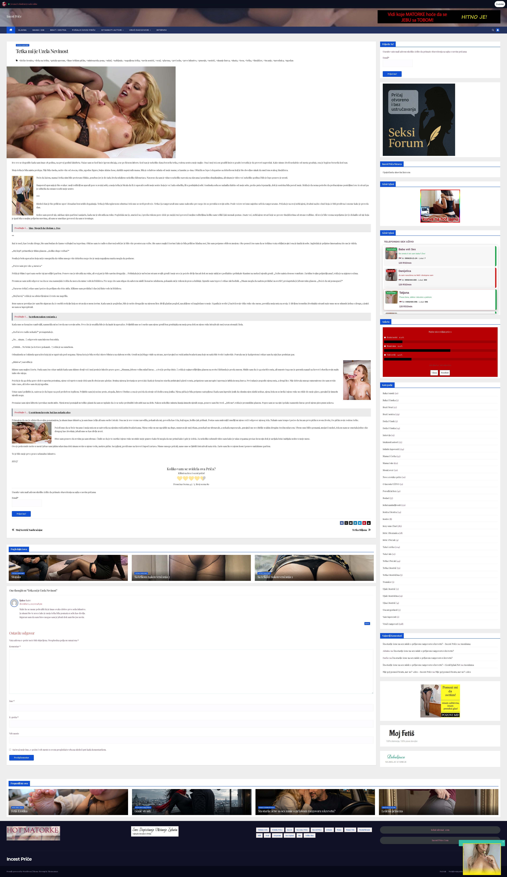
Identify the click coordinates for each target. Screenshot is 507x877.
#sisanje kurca (223, 60)
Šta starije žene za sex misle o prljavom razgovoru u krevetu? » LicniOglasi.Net (421, 665)
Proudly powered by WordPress (19, 871)
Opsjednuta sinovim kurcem (396, 172)
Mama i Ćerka (389, 456)
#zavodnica (278, 60)
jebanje (329, 830)
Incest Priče (14, 16)
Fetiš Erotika (19, 811)
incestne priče (302, 830)
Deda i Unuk (389, 421)
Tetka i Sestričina (391, 575)
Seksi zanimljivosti (392, 505)
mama (339, 830)
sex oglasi (289, 835)
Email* (15, 497)
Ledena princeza (392, 811)
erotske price (277, 830)
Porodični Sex (389, 491)
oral (267, 835)
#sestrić (211, 60)
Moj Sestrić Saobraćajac (29, 529)
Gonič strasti (143, 811)
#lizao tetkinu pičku (75, 60)
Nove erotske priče (392, 477)
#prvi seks (176, 60)
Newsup (42, 871)
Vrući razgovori (139, 30)
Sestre (386, 519)
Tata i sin (387, 554)
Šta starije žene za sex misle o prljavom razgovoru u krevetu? (424, 651)
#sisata (234, 60)
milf (259, 835)
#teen (241, 60)
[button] (493, 30)
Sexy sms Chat (390, 526)
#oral (158, 60)
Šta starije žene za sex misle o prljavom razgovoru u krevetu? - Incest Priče (420, 644)
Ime (12, 701)
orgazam (277, 835)
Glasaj (434, 372)
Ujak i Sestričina (391, 596)
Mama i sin (38, 30)
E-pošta (13, 717)
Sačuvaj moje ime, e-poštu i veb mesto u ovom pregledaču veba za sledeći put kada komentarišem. (59, 749)
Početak (443, 871)
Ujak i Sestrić (389, 589)
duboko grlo (262, 830)
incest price (317, 830)
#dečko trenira (26, 60)
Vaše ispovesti (389, 617)
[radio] (179, 479)
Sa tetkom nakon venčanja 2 (152, 577)
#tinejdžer (257, 60)
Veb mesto (14, 733)
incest (289, 830)
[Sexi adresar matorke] (440, 700)
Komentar (15, 646)
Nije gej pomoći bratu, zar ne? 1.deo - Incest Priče (407, 672)
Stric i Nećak (389, 540)
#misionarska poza (95, 60)
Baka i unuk (388, 393)
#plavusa (166, 60)
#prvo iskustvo (189, 60)
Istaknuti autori (111, 30)
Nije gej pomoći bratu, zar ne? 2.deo (453, 672)
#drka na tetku (41, 60)
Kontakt (497, 871)
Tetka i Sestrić (23, 45)
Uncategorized (390, 610)
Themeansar (53, 871)
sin (299, 835)
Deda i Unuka (389, 428)
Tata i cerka (388, 547)
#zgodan (289, 60)
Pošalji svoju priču (83, 30)
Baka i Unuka (389, 400)
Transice (387, 582)
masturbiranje (364, 830)
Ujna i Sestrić (389, 603)
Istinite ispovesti (391, 449)
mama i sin (350, 830)
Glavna (22, 30)
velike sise (309, 835)
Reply (367, 623)
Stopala (16, 577)
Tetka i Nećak (389, 561)
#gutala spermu (57, 60)
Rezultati (445, 372)
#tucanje (267, 60)
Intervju (161, 30)
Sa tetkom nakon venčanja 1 (275, 577)
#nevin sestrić (147, 60)
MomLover (388, 470)
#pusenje (202, 60)
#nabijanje (118, 60)
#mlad (108, 60)
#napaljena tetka (132, 60)
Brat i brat (388, 407)
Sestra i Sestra (390, 512)
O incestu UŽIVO (391, 484)
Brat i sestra (58, 30)
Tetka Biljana (359, 529)
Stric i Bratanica (391, 533)
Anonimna (465, 644)
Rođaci (386, 498)
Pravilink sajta (485, 871)
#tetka (248, 60)
